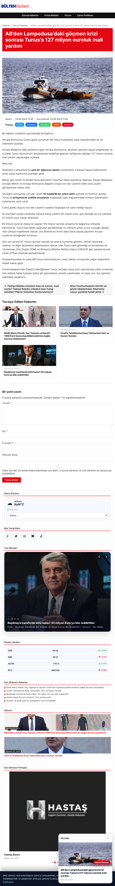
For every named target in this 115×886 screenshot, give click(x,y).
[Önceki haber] (99, 556)
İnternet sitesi (10, 454)
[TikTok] (41, 536)
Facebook (31, 125)
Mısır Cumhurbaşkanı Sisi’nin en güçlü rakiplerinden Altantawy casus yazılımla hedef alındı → (88, 288)
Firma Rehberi (51, 15)
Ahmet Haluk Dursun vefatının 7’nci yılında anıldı (28, 697)
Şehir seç (12, 509)
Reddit (56, 125)
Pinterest (67, 125)
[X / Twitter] (16, 536)
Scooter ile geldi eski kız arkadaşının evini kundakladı (31, 700)
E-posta (7, 442)
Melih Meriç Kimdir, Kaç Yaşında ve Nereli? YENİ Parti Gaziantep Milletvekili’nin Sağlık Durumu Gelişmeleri (55, 687)
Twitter (19, 125)
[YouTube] (32, 536)
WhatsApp (44, 125)
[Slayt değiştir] (52, 862)
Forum (68, 15)
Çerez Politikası (85, 15)
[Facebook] (7, 536)
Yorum (7, 403)
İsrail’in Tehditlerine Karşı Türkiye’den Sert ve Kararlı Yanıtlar (34, 691)
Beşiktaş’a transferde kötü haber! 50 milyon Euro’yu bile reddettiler (37, 694)
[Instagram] (24, 536)
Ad (4, 431)
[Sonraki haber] (105, 556)
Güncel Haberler (30, 15)
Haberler (6, 25)
